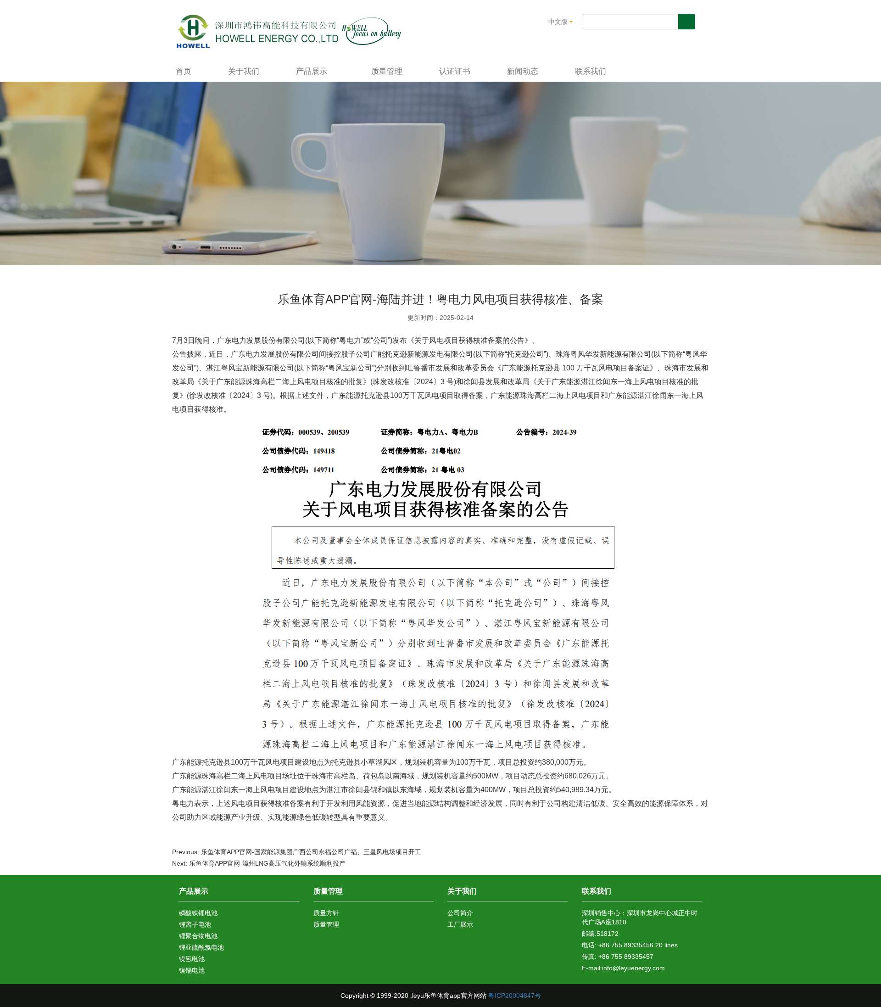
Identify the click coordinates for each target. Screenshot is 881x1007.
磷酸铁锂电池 (198, 913)
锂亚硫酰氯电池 (201, 947)
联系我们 (590, 71)
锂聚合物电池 (198, 936)
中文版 (558, 21)
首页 (183, 71)
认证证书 (454, 71)
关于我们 (243, 71)
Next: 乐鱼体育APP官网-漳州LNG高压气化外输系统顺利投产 (259, 863)
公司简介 (460, 913)
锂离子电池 (195, 924)
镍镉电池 (192, 970)
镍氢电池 (192, 958)
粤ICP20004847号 (514, 995)
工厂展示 (460, 924)
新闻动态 (522, 71)
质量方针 (326, 913)
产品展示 (312, 71)
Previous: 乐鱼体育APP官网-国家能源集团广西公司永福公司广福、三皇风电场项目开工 (296, 852)
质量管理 (386, 71)
